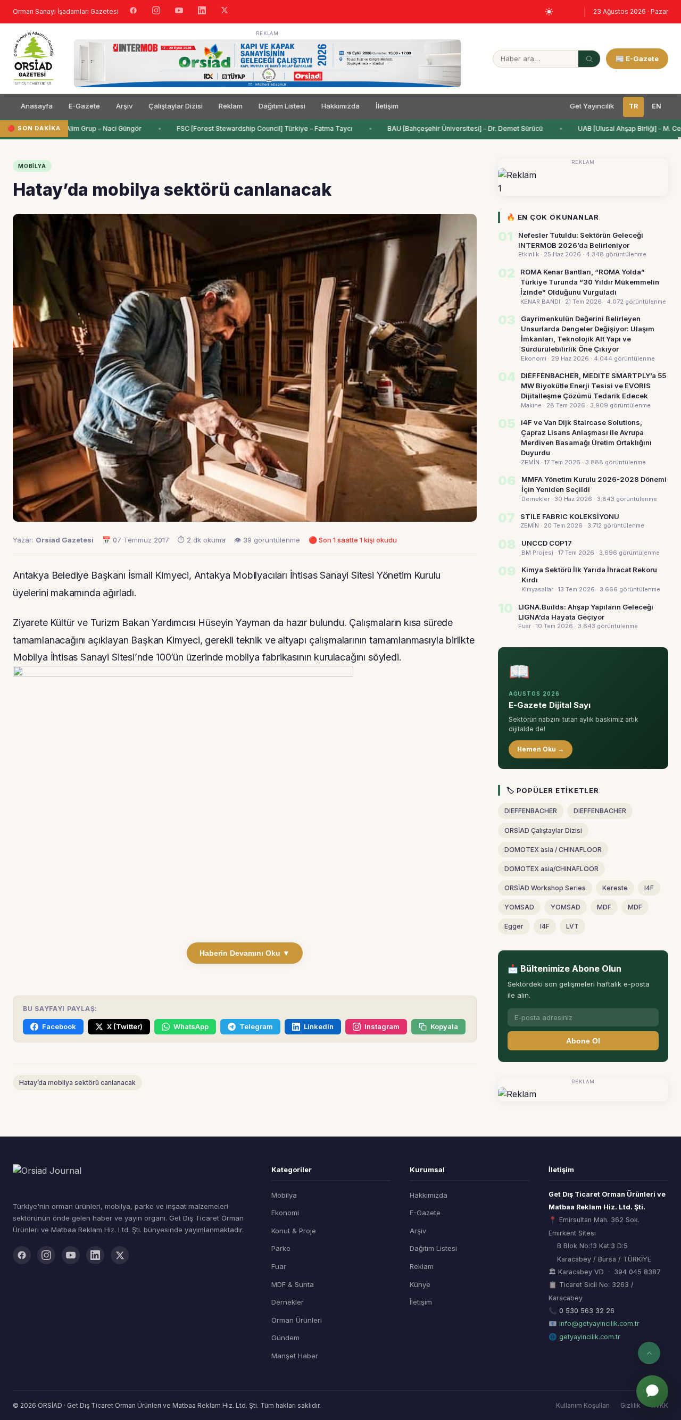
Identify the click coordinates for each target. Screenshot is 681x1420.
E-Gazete (84, 106)
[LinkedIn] (202, 11)
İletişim (387, 106)
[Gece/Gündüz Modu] (549, 11)
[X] (224, 11)
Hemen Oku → (540, 749)
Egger (514, 926)
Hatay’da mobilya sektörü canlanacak (77, 1083)
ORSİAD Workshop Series (545, 888)
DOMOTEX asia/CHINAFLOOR (551, 869)
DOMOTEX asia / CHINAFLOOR (553, 850)
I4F (649, 888)
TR (633, 106)
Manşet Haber (294, 1355)
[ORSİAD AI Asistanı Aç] (652, 1391)
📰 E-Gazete (637, 58)
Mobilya (284, 1195)
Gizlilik (630, 1405)
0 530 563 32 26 (586, 1311)
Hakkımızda (340, 106)
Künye (420, 1284)
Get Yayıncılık (592, 106)
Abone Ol (583, 1041)
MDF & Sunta (292, 1284)
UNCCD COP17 (546, 543)
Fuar (278, 1266)
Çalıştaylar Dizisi (175, 106)
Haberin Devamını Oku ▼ (245, 953)
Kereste (615, 888)
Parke (280, 1248)
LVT (572, 926)
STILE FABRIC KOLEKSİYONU (569, 516)
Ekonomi (285, 1212)
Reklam (231, 106)
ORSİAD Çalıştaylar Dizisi (543, 830)
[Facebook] (133, 11)
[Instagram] (156, 11)
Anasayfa (37, 106)
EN (656, 106)
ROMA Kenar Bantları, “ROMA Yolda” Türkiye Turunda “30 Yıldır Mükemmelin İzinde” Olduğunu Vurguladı (589, 282)
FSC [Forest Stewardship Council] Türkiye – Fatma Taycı (258, 128)
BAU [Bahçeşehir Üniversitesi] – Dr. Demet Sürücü (458, 128)
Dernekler (287, 1302)
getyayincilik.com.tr (589, 1337)
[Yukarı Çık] (649, 1353)
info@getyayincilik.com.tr (599, 1323)
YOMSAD (519, 907)
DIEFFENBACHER (530, 811)
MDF (604, 907)
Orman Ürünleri (296, 1320)
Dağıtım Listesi (282, 106)
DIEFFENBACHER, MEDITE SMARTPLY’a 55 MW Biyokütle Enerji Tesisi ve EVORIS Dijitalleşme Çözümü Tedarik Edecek (593, 385)
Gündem (285, 1337)
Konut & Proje (293, 1230)
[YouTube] (179, 11)
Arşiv (124, 106)
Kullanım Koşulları (583, 1405)
